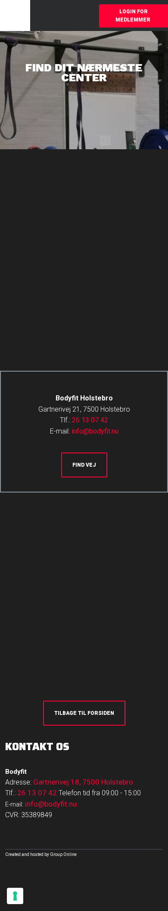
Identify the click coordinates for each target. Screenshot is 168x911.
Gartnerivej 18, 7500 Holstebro (83, 782)
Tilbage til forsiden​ (84, 713)
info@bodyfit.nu (95, 431)
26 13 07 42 (90, 420)
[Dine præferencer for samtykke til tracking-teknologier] (15, 896)
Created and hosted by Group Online (41, 854)
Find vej (84, 465)
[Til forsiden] (45, 15)
